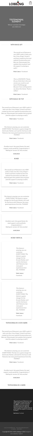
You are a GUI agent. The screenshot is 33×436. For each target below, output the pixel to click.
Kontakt (19, 429)
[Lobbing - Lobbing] (16, 3)
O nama (13, 429)
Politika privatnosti (22, 427)
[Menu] (2, 3)
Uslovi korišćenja (9, 427)
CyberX (20, 433)
